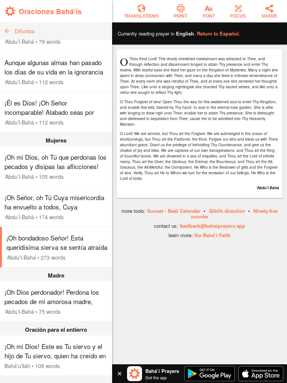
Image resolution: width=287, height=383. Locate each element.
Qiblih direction (227, 210)
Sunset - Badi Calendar (173, 210)
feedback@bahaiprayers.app (212, 225)
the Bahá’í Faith (212, 235)
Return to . (218, 33)
